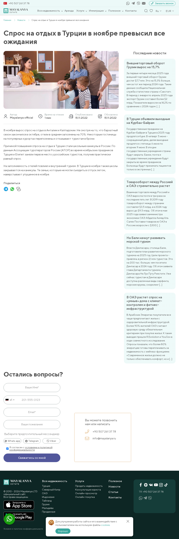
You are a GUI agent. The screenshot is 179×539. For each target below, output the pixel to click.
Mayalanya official (21, 117)
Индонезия (48, 497)
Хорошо (63, 531)
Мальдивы (47, 508)
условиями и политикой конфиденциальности (30, 448)
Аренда (69, 10)
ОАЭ (45, 493)
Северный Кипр (51, 489)
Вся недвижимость (48, 10)
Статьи (113, 492)
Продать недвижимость (89, 486)
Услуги (80, 10)
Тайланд (47, 500)
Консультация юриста (88, 489)
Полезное (114, 10)
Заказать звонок (164, 3)
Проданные (48, 511)
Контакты (131, 10)
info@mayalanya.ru (104, 438)
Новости (114, 486)
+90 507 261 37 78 (19, 3)
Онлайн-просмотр (86, 493)
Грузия (45, 504)
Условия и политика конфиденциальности (23, 529)
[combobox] (9, 400)
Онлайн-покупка (85, 497)
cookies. (105, 525)
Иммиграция (96, 10)
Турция (46, 486)
